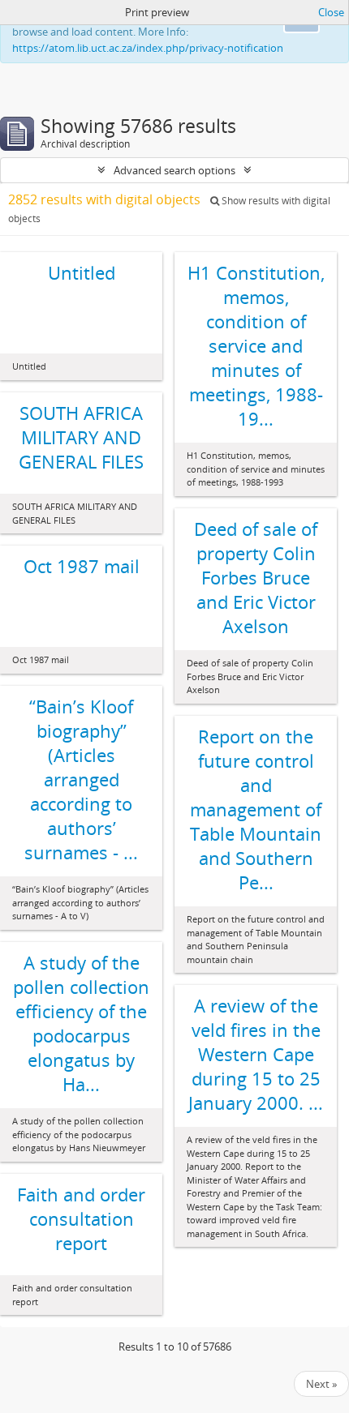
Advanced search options (174, 170)
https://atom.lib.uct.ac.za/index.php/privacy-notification (147, 48)
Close (331, 12)
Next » (321, 1384)
